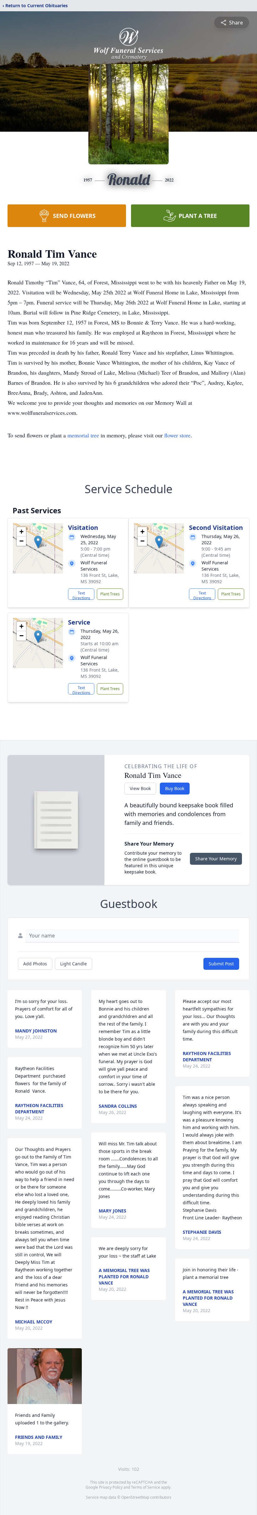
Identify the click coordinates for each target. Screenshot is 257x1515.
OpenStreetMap (135, 1497)
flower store (177, 435)
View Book (140, 788)
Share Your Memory (216, 859)
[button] (38, 542)
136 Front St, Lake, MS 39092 (100, 578)
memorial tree (83, 435)
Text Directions (81, 595)
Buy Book (174, 788)
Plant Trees (110, 594)
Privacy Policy (111, 1487)
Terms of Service (145, 1487)
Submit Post (221, 964)
